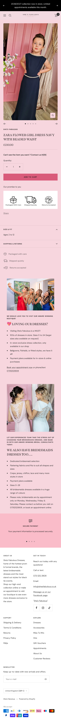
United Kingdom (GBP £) (14, 691)
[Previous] (4, 124)
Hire (35, 638)
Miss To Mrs (38, 633)
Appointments (39, 648)
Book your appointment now (19, 367)
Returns (6, 633)
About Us (37, 653)
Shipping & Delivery (12, 622)
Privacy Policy (9, 638)
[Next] (56, 124)
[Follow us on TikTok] (49, 608)
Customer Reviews (41, 658)
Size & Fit (7, 229)
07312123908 (13, 371)
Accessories (38, 627)
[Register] (45, 679)
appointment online (42, 507)
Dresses (37, 622)
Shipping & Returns (12, 244)
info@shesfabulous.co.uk (44, 586)
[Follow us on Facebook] (36, 608)
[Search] (10, 15)
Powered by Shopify (27, 699)
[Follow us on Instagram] (43, 608)
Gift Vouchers (39, 643)
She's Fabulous (10, 129)
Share (6, 213)
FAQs (5, 643)
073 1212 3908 (40, 575)
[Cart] (56, 15)
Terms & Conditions (12, 627)
